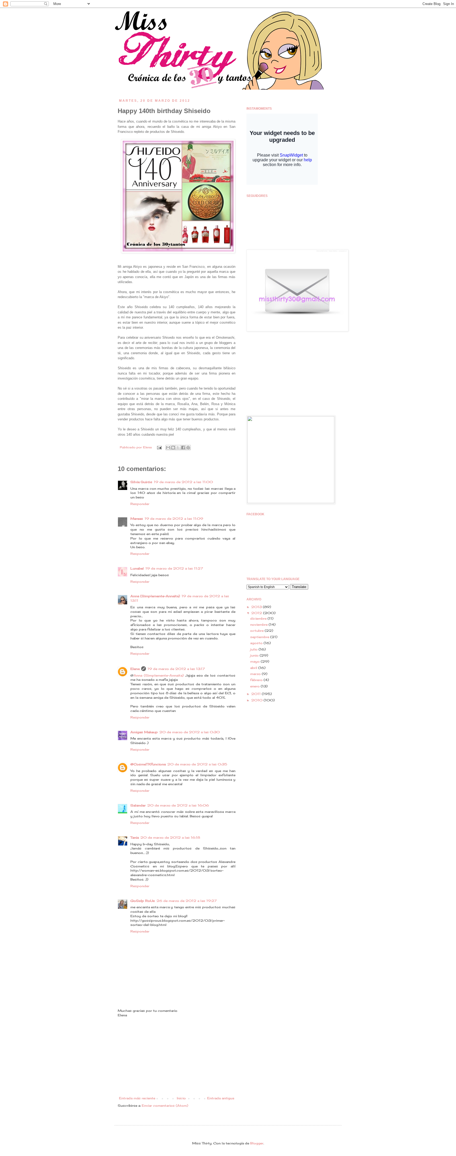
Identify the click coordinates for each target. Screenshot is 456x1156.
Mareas (136, 519)
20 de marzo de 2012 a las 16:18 (170, 837)
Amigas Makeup (144, 732)
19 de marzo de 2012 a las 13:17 (176, 669)
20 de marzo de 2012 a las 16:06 (178, 805)
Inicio (181, 1098)
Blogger (256, 1143)
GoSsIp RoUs (142, 901)
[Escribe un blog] (173, 447)
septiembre (260, 637)
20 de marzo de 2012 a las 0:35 (197, 764)
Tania (134, 837)
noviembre (259, 624)
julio (254, 649)
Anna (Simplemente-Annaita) (155, 596)
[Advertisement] (176, 1057)
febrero (257, 680)
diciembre (259, 618)
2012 (257, 613)
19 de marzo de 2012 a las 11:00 (183, 482)
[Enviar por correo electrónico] (168, 447)
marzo (256, 674)
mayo (255, 661)
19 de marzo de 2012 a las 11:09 (174, 519)
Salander (138, 805)
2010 (257, 700)
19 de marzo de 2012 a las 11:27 (174, 568)
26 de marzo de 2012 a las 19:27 (186, 901)
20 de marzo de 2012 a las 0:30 (189, 732)
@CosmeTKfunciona (148, 764)
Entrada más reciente (137, 1098)
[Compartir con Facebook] (183, 447)
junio (255, 655)
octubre (257, 631)
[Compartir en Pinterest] (188, 447)
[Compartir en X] (178, 447)
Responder (139, 504)
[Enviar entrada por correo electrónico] (159, 447)
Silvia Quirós (141, 482)
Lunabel (137, 568)
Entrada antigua (220, 1098)
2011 (256, 694)
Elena (148, 447)
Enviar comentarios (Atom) (165, 1106)
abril (254, 668)
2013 (257, 607)
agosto (257, 643)
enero (255, 686)
